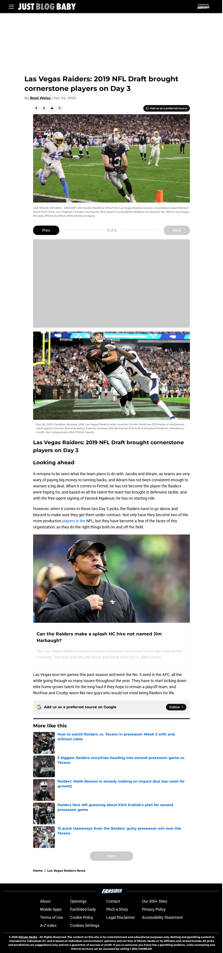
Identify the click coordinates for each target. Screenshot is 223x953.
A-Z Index (48, 925)
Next (177, 230)
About (45, 901)
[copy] (60, 108)
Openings (78, 901)
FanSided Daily (83, 909)
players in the (73, 521)
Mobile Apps (51, 909)
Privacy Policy (154, 909)
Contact (113, 901)
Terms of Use (51, 917)
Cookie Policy (81, 917)
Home (38, 871)
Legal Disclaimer (120, 917)
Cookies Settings (84, 925)
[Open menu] (11, 6)
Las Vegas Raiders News (66, 871)
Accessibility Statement (162, 917)
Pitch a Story (117, 909)
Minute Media (28, 937)
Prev (46, 230)
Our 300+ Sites (154, 901)
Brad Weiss (40, 98)
